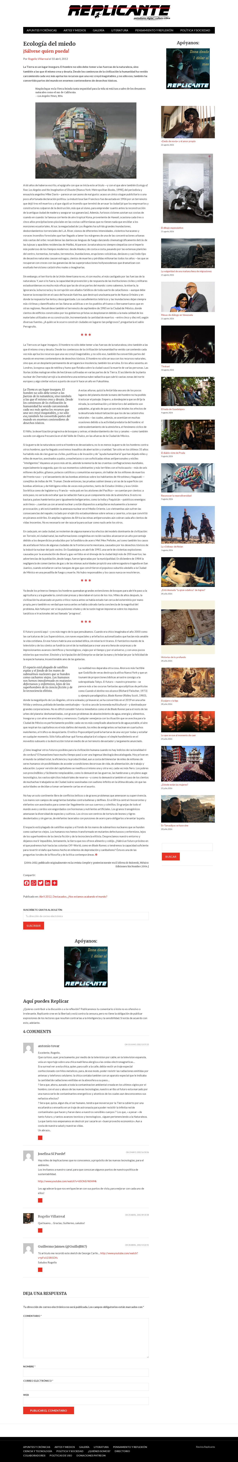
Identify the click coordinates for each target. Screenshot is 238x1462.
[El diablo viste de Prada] (188, 435)
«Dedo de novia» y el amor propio (178, 141)
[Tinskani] (188, 345)
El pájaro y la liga (169, 700)
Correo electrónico (38, 1380)
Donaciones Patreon (91, 1455)
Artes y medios (75, 30)
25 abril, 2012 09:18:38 (138, 1215)
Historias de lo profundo (173, 657)
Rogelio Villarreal (38, 58)
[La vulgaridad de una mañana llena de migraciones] (188, 254)
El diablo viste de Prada (173, 452)
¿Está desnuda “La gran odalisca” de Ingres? (183, 590)
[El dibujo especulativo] (188, 189)
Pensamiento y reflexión (154, 30)
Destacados (60, 896)
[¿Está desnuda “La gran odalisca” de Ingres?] (188, 572)
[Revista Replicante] (119, 12)
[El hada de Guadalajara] (188, 392)
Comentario (32, 1315)
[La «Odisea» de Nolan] (188, 525)
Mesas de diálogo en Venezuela (177, 315)
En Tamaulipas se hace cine (174, 825)
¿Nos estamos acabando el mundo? (87, 896)
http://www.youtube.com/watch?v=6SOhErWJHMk (67, 1181)
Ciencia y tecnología (37, 1451)
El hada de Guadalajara (173, 409)
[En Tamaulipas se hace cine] (188, 809)
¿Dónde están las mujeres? (174, 784)
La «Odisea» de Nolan (172, 546)
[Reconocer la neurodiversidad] (188, 478)
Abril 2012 (45, 896)
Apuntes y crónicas (42, 30)
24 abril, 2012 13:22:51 (138, 1245)
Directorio (122, 1451)
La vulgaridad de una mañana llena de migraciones (186, 271)
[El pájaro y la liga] (188, 683)
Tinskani (165, 366)
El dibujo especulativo (172, 227)
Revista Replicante (205, 1446)
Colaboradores (34, 1455)
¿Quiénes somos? (99, 1451)
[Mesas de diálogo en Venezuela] (188, 297)
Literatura (119, 30)
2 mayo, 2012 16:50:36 (139, 1152)
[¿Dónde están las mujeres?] (188, 764)
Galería (98, 30)
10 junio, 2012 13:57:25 (138, 1044)
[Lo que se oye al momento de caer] (188, 722)
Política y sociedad (195, 30)
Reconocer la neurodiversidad (176, 495)
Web (26, 1394)
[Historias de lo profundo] (188, 627)
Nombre (29, 1366)
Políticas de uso (61, 1455)
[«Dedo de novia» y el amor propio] (188, 122)
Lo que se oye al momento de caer (178, 735)
